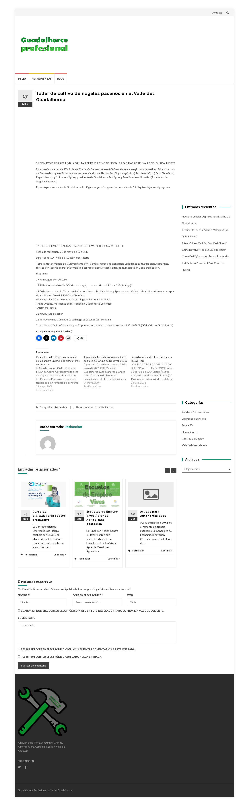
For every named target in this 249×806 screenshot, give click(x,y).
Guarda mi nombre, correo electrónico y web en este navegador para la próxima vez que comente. (92, 610)
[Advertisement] (151, 44)
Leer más (59, 554)
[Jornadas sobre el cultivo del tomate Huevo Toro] (155, 371)
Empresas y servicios (194, 418)
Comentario (26, 618)
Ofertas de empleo (193, 438)
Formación (61, 407)
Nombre (24, 595)
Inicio (22, 78)
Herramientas (42, 78)
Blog (60, 78)
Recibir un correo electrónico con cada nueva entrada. (61, 656)
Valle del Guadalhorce (194, 445)
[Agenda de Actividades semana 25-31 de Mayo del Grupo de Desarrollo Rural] (107, 371)
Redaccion (107, 407)
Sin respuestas (84, 407)
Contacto (217, 12)
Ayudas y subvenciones (195, 412)
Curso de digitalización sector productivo (49, 516)
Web (130, 595)
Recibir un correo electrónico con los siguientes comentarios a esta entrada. (78, 649)
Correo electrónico (88, 595)
